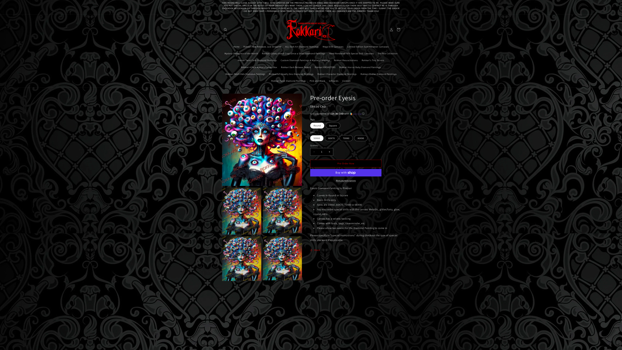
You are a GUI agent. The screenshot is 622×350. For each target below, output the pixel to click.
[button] (225, 29)
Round (317, 125)
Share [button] (317, 250)
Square (333, 125)
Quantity (314, 145)
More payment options (346, 180)
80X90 (361, 138)
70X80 (346, 138)
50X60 (317, 138)
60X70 (331, 138)
